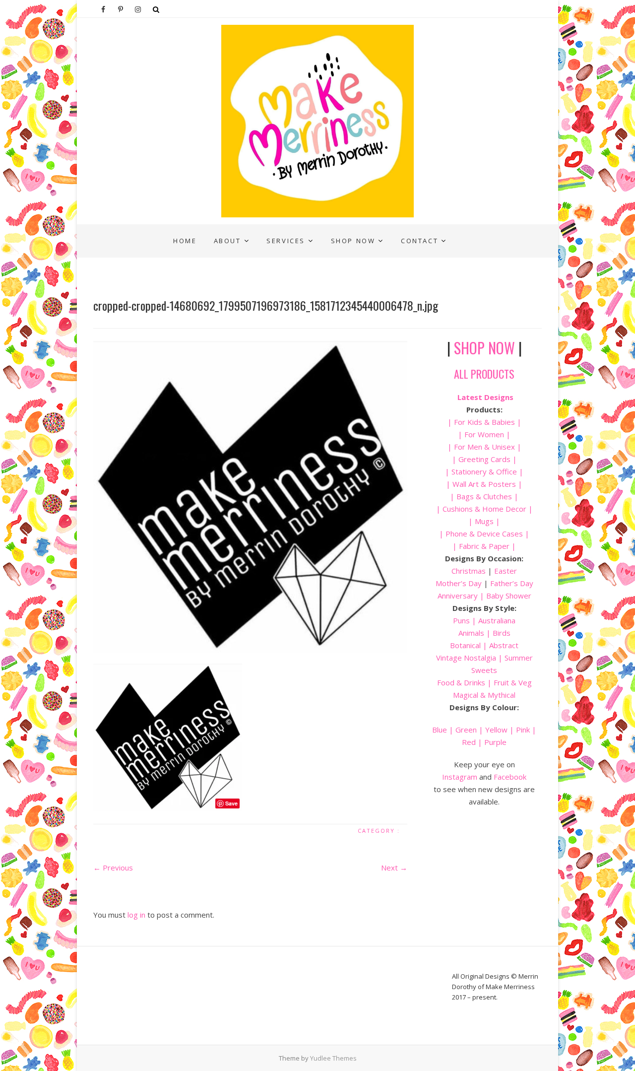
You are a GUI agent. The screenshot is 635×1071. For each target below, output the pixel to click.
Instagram (459, 777)
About (227, 240)
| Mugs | (484, 521)
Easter (505, 571)
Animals (471, 633)
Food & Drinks (461, 682)
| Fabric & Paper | (484, 546)
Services (285, 240)
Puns (461, 620)
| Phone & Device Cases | (484, 533)
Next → (394, 867)
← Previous (113, 867)
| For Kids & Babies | (484, 422)
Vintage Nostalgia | (470, 658)
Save (231, 803)
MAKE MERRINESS (133, 232)
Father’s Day (511, 583)
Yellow (496, 730)
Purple (495, 742)
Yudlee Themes (333, 1058)
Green (466, 730)
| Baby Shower (504, 596)
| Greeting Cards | (484, 459)
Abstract (503, 645)
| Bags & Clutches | (484, 496)
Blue (439, 730)
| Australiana (492, 620)
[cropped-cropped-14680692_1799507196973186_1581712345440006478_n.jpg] (250, 495)
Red (469, 742)
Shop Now (353, 240)
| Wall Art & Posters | (484, 484)
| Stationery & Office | (484, 471)
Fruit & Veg (513, 682)
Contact (419, 240)
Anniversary (458, 596)
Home (184, 240)
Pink (523, 730)
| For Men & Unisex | (484, 447)
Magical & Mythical (484, 695)
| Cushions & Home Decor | (484, 509)
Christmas (469, 571)
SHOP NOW (484, 347)
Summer (519, 658)
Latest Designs (485, 397)
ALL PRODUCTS (484, 374)
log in (136, 915)
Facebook (510, 777)
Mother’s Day (459, 583)
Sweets (484, 670)
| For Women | (484, 434)
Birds (501, 633)
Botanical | (468, 645)
